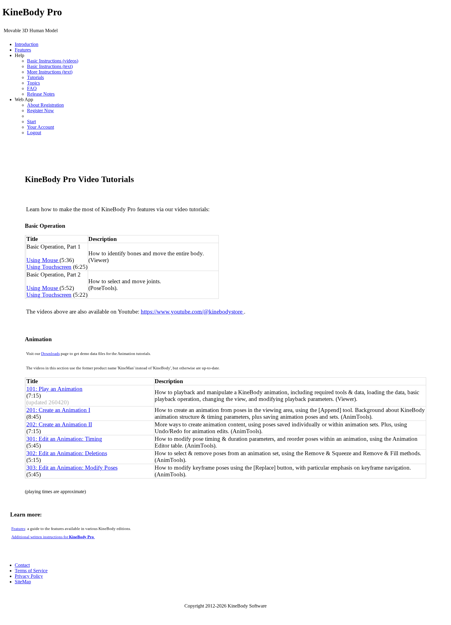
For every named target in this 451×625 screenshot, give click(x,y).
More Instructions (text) (49, 71)
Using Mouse (43, 260)
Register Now (40, 110)
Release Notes (41, 94)
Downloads (50, 353)
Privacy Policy (29, 576)
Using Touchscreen (48, 267)
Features (23, 49)
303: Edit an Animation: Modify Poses (72, 467)
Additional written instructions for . (53, 537)
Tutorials (35, 77)
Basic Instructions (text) (50, 66)
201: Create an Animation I (58, 410)
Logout (34, 132)
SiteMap (23, 581)
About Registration (45, 105)
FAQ (32, 88)
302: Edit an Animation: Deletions (66, 453)
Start (31, 121)
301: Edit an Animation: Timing (64, 439)
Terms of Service (31, 570)
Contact (22, 565)
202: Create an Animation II (59, 424)
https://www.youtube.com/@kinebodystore (192, 311)
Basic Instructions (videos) (52, 60)
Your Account (40, 127)
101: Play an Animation (54, 389)
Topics (33, 83)
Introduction (26, 44)
